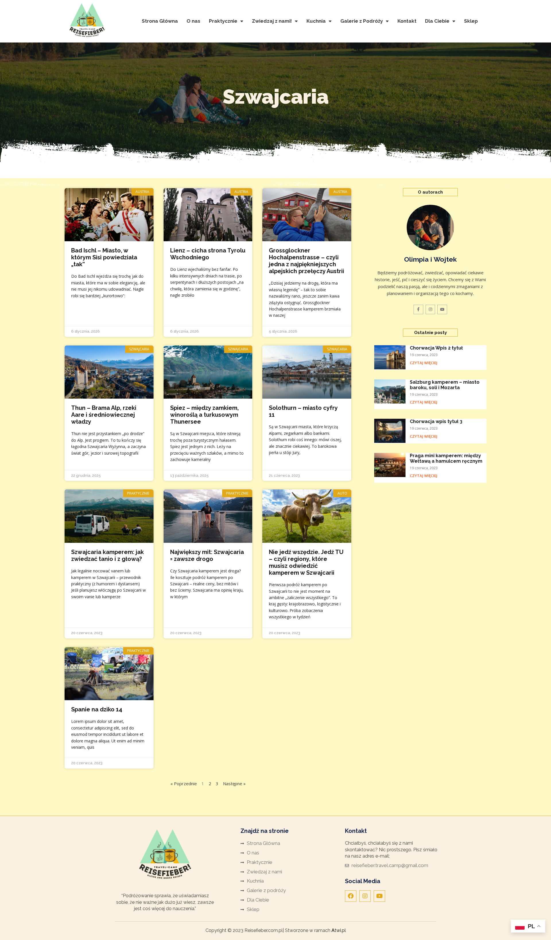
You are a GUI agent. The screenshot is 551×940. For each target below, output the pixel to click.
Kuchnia (316, 21)
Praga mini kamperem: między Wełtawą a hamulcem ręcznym (446, 458)
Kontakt (406, 21)
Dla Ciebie (437, 21)
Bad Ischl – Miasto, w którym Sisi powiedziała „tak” (104, 257)
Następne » (234, 783)
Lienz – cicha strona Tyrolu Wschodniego (207, 254)
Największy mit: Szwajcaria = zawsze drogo (207, 555)
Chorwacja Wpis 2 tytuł (436, 348)
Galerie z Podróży (361, 21)
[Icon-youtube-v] (442, 309)
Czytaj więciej (423, 362)
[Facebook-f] (418, 309)
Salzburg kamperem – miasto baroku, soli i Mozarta (445, 384)
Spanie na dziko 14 (96, 709)
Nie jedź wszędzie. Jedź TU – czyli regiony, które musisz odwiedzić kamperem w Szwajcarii (306, 562)
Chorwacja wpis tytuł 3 (436, 421)
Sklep (471, 21)
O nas (193, 21)
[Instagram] (430, 309)
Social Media (362, 881)
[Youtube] (379, 896)
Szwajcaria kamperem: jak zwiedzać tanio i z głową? (107, 555)
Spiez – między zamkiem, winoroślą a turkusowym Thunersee (204, 414)
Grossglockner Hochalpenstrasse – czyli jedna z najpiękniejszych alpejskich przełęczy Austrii (306, 261)
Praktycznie (223, 21)
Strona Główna (160, 21)
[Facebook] (350, 896)
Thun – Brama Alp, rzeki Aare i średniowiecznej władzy (103, 414)
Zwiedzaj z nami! (272, 21)
